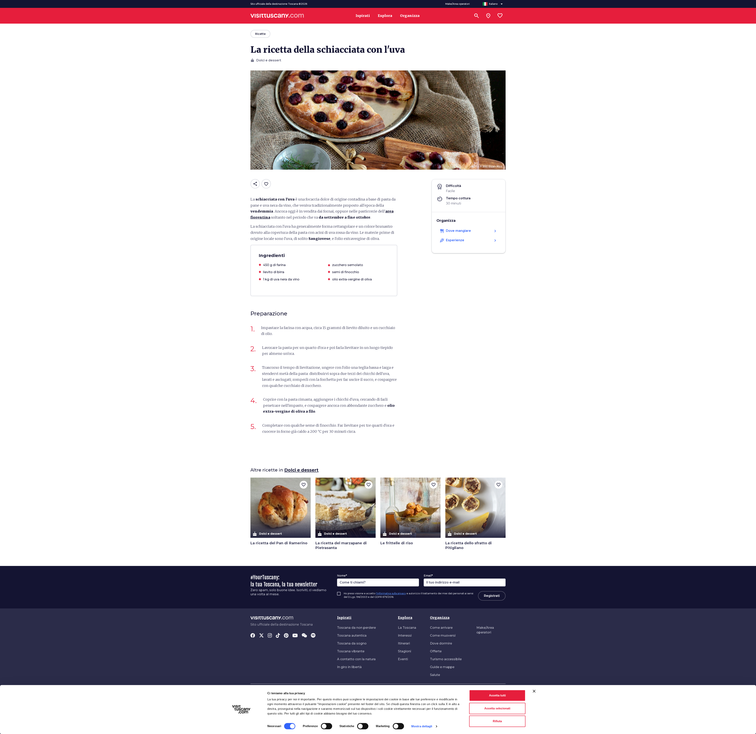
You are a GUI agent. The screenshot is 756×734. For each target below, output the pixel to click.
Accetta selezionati (497, 708)
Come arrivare (441, 628)
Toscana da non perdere (356, 628)
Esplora (405, 617)
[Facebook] (252, 635)
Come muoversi (443, 635)
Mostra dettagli (421, 726)
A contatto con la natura (356, 659)
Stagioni (404, 651)
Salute (435, 675)
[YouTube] (295, 635)
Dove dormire (441, 643)
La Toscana (407, 628)
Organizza (439, 617)
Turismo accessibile (446, 659)
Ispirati (344, 617)
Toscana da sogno (352, 643)
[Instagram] (270, 635)
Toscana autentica (352, 635)
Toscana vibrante (350, 651)
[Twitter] (261, 635)
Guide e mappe (442, 667)
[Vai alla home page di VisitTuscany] (277, 16)
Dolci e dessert (301, 470)
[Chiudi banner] (534, 691)
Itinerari (404, 643)
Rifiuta (497, 721)
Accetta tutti (497, 695)
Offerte (436, 651)
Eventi (403, 659)
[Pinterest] (286, 635)
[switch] (326, 726)
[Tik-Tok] (278, 635)
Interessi (405, 635)
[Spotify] (313, 635)
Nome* (342, 575)
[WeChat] (304, 635)
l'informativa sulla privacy (391, 593)
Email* (428, 575)
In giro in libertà (349, 667)
